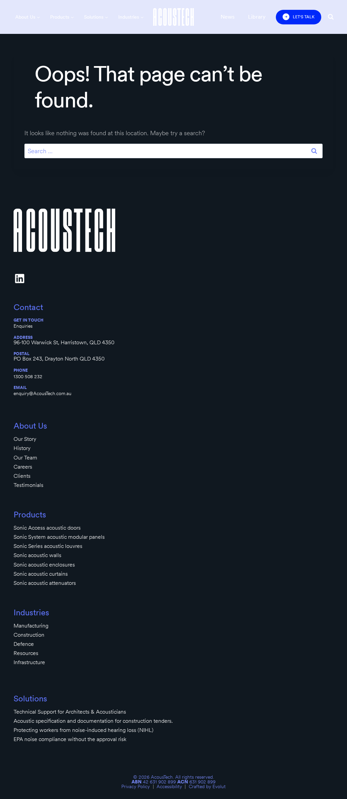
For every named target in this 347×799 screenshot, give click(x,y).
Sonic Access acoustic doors (47, 528)
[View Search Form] (331, 17)
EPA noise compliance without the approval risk (70, 739)
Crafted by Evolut (207, 786)
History (22, 448)
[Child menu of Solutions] (96, 17)
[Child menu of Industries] (131, 17)
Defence (24, 644)
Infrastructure (29, 662)
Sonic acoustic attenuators (45, 583)
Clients (22, 476)
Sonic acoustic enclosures (44, 564)
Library (257, 17)
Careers (23, 467)
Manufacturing (31, 625)
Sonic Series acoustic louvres (48, 546)
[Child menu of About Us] (27, 17)
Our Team (25, 457)
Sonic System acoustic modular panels (59, 537)
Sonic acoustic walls (37, 555)
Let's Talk (303, 17)
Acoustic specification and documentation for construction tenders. (93, 721)
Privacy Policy (135, 786)
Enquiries (23, 326)
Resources (26, 653)
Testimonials (28, 485)
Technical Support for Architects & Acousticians (70, 712)
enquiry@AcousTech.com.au (43, 393)
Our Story (25, 439)
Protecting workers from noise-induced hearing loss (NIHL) (84, 730)
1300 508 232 (28, 376)
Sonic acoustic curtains (41, 574)
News (227, 17)
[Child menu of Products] (62, 17)
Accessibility (169, 786)
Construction (29, 635)
